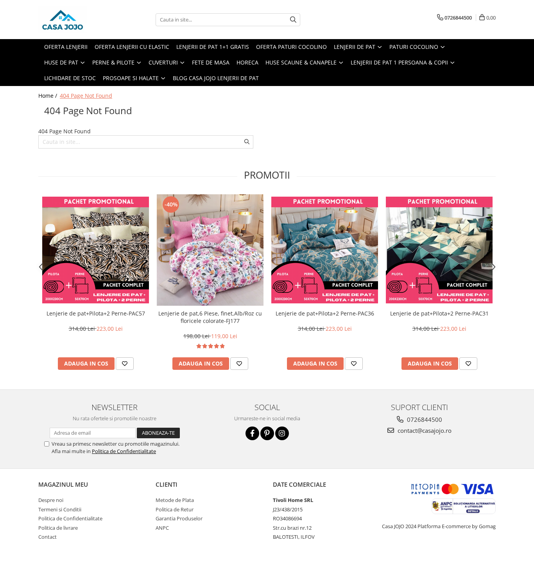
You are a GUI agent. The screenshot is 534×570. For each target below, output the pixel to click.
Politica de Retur (175, 509)
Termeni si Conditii (59, 509)
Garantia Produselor (179, 518)
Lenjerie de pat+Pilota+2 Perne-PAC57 (96, 313)
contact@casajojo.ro (424, 430)
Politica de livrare (58, 527)
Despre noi (50, 500)
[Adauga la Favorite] (125, 363)
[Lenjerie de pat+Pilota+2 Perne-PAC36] (324, 250)
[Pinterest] (267, 433)
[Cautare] (293, 19)
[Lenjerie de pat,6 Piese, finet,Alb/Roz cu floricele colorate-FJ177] (210, 250)
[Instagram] (282, 433)
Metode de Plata (175, 500)
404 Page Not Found (86, 95)
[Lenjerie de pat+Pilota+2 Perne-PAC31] (439, 250)
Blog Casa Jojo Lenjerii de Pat (216, 78)
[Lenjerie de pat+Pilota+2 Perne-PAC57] (95, 250)
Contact (47, 536)
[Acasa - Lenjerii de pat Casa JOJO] (77, 19)
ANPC (162, 527)
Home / (48, 95)
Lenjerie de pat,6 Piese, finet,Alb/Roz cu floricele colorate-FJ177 (210, 317)
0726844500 (423, 419)
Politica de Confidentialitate (124, 451)
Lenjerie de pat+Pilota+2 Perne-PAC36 (325, 313)
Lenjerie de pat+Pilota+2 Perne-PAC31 (439, 313)
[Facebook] (252, 433)
